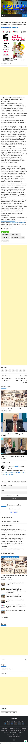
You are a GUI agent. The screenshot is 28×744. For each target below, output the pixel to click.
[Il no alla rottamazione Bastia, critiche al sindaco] (3, 601)
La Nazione (12, 557)
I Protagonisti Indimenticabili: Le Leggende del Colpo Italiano (13, 534)
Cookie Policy (17, 735)
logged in (15, 466)
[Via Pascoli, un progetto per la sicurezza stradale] (3, 584)
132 (12, 723)
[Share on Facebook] (2, 370)
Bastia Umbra (14, 27)
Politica (16, 557)
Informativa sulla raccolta (5, 742)
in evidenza (5, 241)
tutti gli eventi (14, 512)
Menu (5, 16)
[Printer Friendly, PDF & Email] (5, 232)
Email (2, 490)
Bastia (3, 27)
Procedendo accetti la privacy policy (11, 495)
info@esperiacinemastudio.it (17, 222)
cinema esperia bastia (17, 237)
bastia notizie (16, 234)
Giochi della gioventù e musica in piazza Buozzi (21, 380)
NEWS (24, 16)
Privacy (9, 735)
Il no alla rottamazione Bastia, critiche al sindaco (15, 600)
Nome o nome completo (6, 485)
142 (16, 723)
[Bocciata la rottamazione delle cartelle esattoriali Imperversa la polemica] (3, 596)
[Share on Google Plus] (16, 370)
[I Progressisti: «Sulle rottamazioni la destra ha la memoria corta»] (14, 565)
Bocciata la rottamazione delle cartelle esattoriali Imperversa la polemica (14, 595)
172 (23, 723)
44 (5, 723)
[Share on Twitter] (6, 370)
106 (8, 723)
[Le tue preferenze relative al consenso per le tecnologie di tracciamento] (25, 741)
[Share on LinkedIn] (9, 370)
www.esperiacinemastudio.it (8, 221)
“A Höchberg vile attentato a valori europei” (15, 610)
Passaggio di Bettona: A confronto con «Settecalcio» (13, 535)
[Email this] (24, 370)
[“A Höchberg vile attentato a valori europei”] (3, 612)
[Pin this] (20, 370)
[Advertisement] (14, 81)
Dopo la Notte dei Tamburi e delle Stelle (15, 549)
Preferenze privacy (14, 736)
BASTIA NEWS (8, 27)
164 (19, 723)
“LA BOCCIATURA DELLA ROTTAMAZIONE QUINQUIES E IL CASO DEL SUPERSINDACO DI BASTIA (16, 606)
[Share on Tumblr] (13, 370)
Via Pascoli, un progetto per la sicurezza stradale (15, 583)
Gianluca (4, 579)
